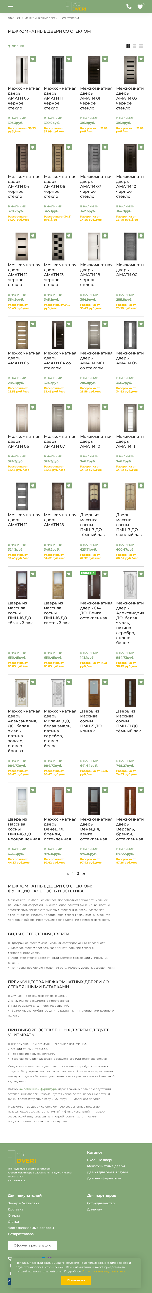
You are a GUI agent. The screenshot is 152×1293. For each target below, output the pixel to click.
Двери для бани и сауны (107, 1172)
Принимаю (76, 1280)
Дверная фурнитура (104, 1178)
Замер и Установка (23, 1203)
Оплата (14, 1215)
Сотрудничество (101, 1203)
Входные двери (100, 1160)
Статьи (13, 1222)
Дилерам (94, 1209)
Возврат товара (21, 1234)
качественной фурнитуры (38, 1089)
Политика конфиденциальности (106, 1271)
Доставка (15, 1209)
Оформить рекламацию (32, 1245)
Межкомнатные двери (106, 1166)
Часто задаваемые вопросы (31, 1228)
